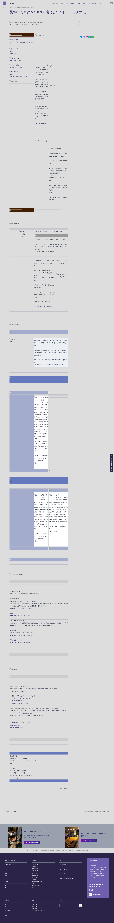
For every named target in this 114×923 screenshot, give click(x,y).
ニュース (88, 3)
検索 (80, 905)
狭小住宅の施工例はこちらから (20, 701)
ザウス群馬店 (34, 906)
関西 (6, 887)
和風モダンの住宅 (35, 871)
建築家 (83, 3)
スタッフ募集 (7, 913)
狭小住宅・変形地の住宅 (37, 881)
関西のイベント (8, 876)
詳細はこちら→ (38, 463)
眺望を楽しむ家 (35, 875)
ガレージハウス (35, 864)
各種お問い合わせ (93, 861)
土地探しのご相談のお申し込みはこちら (96, 873)
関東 (6, 885)
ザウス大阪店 (34, 908)
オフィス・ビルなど (35, 888)
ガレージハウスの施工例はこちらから (21, 698)
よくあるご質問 (62, 865)
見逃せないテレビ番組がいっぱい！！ (18, 77)
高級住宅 (34, 866)
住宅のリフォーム (35, 883)
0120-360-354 (98, 887)
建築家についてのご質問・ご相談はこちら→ (21, 616)
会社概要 (7, 900)
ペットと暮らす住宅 (35, 879)
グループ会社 (7, 911)
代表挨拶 (6, 906)
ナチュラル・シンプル (36, 885)
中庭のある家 (34, 873)
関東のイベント (8, 874)
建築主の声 (62, 874)
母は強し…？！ (13, 54)
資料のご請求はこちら (93, 865)
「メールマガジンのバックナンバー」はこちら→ (21, 723)
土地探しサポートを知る (10, 865)
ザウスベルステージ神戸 (15, 61)
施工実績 (72, 3)
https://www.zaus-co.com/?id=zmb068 (24, 761)
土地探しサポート (64, 3)
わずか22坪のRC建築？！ (16, 67)
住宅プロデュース (54, 3)
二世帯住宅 (34, 877)
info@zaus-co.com (20, 778)
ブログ (105, 3)
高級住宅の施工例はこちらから (20, 703)
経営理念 (6, 904)
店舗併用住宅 (35, 869)
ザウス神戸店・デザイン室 (37, 911)
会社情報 (94, 3)
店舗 (100, 3)
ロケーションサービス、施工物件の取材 (96, 875)
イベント (78, 3)
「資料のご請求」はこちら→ (16, 728)
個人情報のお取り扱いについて (95, 878)
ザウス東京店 (34, 904)
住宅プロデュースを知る (10, 860)
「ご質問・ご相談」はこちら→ (17, 725)
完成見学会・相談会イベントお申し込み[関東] (97, 867)
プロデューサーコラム (64, 869)
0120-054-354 (98, 884)
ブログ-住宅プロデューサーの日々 (66, 878)
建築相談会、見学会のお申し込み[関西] (96, 869)
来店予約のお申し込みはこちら (95, 871)
